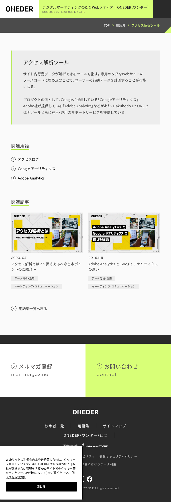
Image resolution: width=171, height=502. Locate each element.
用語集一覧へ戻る (33, 308)
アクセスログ (28, 159)
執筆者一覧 (54, 425)
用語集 (121, 25)
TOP (107, 25)
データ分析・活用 (24, 278)
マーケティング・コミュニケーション (36, 286)
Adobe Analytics (31, 178)
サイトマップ (114, 425)
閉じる (41, 486)
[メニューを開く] (162, 9)
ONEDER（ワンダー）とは (85, 435)
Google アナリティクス (36, 168)
